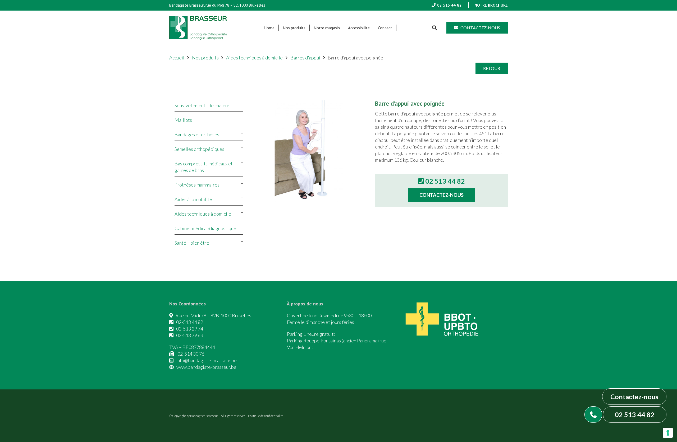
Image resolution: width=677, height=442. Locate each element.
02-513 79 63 (189, 335)
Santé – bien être (192, 243)
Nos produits (205, 58)
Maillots (183, 120)
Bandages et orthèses (197, 134)
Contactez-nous (634, 397)
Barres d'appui (305, 58)
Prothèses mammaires (197, 185)
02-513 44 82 (189, 322)
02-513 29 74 (189, 329)
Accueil (176, 58)
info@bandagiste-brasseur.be (206, 360)
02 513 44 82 (635, 414)
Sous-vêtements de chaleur (202, 105)
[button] (308, 28)
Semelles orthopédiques (199, 149)
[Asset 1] (198, 28)
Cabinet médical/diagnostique (205, 228)
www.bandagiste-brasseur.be (206, 367)
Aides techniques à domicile (254, 58)
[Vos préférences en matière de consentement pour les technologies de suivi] (668, 433)
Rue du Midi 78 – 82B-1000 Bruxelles (213, 315)
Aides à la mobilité (193, 199)
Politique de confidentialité (265, 416)
